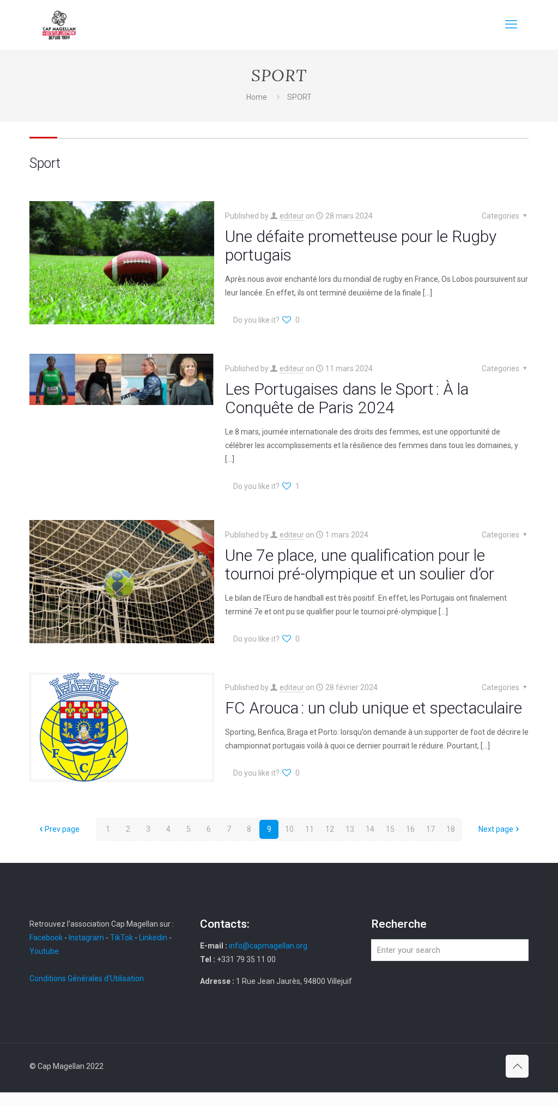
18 (450, 829)
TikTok (121, 937)
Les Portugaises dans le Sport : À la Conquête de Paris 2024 (347, 398)
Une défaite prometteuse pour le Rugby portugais (360, 245)
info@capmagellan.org (268, 945)
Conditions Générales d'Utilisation (86, 978)
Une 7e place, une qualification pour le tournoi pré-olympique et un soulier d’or (359, 564)
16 (410, 829)
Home (256, 97)
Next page (495, 829)
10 (289, 829)
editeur (292, 215)
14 (370, 829)
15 (390, 829)
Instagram (86, 937)
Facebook (46, 937)
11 (309, 829)
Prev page (62, 829)
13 (349, 829)
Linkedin (153, 937)
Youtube (44, 951)
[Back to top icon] (517, 1066)
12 (329, 829)
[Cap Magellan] (59, 24)
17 (430, 829)
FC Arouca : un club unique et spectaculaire (373, 707)
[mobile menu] (511, 24)
